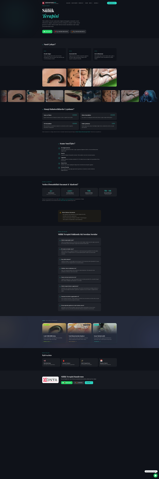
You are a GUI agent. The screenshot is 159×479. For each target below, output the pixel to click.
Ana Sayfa (68, 3)
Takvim (86, 3)
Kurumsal (96, 3)
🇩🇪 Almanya (79, 382)
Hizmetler (81, 3)
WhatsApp (48, 31)
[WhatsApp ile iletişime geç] (156, 476)
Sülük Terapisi (74, 3)
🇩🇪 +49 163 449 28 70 (78, 31)
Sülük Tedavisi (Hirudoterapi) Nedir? (83, 131)
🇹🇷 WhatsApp (67, 382)
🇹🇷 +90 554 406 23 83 (61, 31)
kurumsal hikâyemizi (70, 199)
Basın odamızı (61, 199)
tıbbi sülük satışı (64, 200)
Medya (90, 3)
